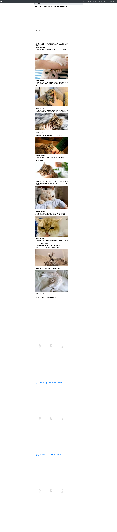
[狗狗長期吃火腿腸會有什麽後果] (51, 381)
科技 (86, 1)
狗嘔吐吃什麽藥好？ (60, 527)
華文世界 (39, 3)
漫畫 (99, 1)
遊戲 (95, 1)
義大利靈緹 (58, 382)
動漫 (97, 1)
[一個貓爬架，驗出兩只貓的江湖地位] (40, 381)
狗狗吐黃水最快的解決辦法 (50, 454)
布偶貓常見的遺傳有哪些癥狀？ (50, 527)
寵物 (115, 1)
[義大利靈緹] (62, 381)
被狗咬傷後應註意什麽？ (60, 454)
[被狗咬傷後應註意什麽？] (62, 453)
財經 (102, 1)
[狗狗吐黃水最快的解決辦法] (51, 453)
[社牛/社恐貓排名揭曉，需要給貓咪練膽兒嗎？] (40, 453)
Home (84, 1)
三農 (108, 1)
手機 (93, 1)
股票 (104, 1)
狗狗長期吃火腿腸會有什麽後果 (50, 382)
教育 (111, 1)
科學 (88, 1)
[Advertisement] (51, 305)
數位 (90, 1)
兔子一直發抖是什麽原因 (38, 527)
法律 (113, 1)
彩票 (106, 1)
